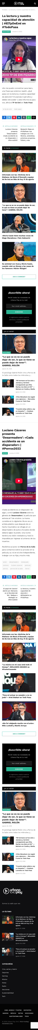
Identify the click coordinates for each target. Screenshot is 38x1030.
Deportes (5, 972)
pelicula (27, 565)
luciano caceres (16, 565)
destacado (24, 562)
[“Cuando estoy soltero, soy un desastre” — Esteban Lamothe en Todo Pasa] (8, 412)
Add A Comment (19, 276)
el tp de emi (7, 109)
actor (5, 562)
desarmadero (14, 562)
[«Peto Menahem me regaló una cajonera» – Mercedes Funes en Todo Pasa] (8, 400)
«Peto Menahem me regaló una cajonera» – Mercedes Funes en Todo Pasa (25, 399)
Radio (4, 986)
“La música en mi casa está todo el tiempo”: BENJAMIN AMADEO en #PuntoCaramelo (17, 667)
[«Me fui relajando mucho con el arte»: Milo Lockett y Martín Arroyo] (19, 710)
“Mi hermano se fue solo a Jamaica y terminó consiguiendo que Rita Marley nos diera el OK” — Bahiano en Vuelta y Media (25, 385)
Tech (3, 996)
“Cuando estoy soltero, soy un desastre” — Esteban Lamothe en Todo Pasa (25, 411)
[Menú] (3, 3)
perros (5, 568)
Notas (5, 453)
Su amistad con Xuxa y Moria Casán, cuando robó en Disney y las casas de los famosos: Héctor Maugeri (18, 266)
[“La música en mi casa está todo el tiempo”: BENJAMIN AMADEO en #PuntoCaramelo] (19, 652)
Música (4, 979)
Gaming (4, 976)
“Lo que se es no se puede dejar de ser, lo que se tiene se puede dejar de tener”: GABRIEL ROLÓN (18, 207)
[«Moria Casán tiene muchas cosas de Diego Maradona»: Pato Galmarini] (19, 223)
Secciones (6, 31)
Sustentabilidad (8, 993)
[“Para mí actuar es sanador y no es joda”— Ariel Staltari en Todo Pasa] (19, 682)
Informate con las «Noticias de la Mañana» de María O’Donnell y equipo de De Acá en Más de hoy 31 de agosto (18, 177)
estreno (6, 565)
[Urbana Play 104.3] (19, 3)
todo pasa (17, 109)
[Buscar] (35, 3)
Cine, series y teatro (9, 969)
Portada (4, 9)
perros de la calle (16, 568)
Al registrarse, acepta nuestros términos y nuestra (19, 320)
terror (27, 568)
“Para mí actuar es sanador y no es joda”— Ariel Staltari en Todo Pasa (26, 951)
